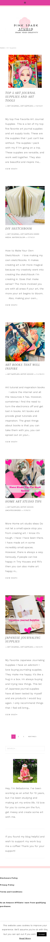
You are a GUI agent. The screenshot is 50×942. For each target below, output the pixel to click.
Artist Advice (27, 374)
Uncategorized (13, 510)
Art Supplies (26, 106)
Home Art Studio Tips (23, 501)
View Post (10, 169)
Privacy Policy (7, 885)
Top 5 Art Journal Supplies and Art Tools (20, 96)
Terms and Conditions (11, 892)
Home (2, 48)
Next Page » (32, 736)
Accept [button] (42, 934)
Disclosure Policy (9, 878)
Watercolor (18, 237)
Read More (25, 938)
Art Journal (13, 106)
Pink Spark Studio (25, 25)
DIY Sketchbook (18, 228)
